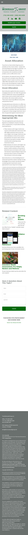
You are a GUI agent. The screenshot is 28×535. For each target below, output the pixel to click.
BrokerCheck (8, 438)
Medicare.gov (23, 473)
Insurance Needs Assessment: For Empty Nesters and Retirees (12, 267)
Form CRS (7, 435)
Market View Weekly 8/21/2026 (14, 322)
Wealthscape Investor (14, 22)
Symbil (14, 27)
